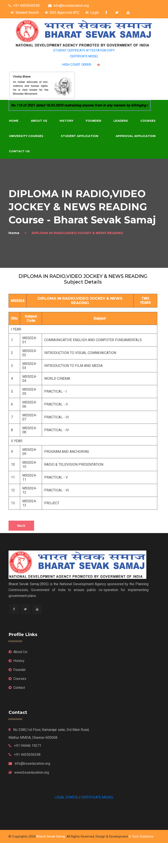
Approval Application (136, 136)
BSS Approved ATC (64, 12)
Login (94, 12)
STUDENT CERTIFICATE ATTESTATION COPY (84, 50)
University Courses (26, 136)
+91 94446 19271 (27, 746)
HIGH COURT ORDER (76, 65)
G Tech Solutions (141, 836)
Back (21, 526)
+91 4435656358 (26, 5)
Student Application (79, 136)
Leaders (121, 120)
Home (13, 120)
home (14, 233)
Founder (93, 120)
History (66, 120)
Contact (19, 688)
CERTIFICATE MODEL (84, 56)
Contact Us (19, 151)
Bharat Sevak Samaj (50, 836)
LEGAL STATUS (66, 797)
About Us (39, 120)
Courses (148, 120)
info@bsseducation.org (71, 5)
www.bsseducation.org (31, 772)
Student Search (27, 12)
